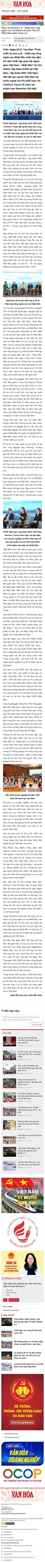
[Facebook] (10, 45)
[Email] (13, 45)
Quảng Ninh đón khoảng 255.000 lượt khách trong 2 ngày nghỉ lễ (29, 1040)
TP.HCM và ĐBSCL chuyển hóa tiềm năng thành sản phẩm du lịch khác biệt (30, 1096)
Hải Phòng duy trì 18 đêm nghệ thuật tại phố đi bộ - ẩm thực (29, 1110)
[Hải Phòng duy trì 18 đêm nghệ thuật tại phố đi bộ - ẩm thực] (9, 1111)
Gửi (5, 1300)
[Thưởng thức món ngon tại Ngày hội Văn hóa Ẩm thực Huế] (9, 1125)
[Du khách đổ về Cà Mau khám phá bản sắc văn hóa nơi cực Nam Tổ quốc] (6, 1355)
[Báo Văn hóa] (22, 4)
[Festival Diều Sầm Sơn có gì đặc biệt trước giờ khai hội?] (9, 1166)
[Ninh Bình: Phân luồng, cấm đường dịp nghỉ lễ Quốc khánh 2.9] (9, 1152)
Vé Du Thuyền (7, 1306)
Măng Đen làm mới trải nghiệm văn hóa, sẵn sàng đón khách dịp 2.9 (30, 1082)
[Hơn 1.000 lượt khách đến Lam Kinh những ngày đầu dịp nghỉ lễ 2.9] (9, 1069)
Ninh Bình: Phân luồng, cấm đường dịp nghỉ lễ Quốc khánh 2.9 (29, 1150)
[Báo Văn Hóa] (22, 1494)
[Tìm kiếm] (40, 4)
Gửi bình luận (37, 1025)
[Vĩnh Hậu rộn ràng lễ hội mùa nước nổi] (9, 1139)
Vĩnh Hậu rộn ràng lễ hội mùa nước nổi (30, 1136)
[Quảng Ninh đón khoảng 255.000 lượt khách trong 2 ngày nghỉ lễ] (9, 1041)
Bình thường (11, 1292)
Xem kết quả (13, 1300)
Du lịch (20, 1045)
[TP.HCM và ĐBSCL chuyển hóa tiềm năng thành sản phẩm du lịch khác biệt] (9, 1097)
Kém (8, 1295)
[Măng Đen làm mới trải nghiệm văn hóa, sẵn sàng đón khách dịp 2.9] (9, 1083)
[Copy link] (16, 45)
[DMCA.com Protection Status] (8, 1523)
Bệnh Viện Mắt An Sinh (11, 1437)
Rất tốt (9, 1290)
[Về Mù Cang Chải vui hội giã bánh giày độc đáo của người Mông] (9, 1055)
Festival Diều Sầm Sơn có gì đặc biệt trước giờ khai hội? (29, 1163)
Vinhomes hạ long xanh (11, 1310)
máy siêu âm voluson (11, 1434)
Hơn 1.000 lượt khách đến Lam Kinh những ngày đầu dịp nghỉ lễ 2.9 (30, 1068)
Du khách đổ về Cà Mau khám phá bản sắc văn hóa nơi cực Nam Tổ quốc (27, 1355)
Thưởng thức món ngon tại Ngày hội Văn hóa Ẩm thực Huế (28, 1124)
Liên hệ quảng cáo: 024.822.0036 (13, 1540)
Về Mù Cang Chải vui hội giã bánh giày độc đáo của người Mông (29, 1054)
